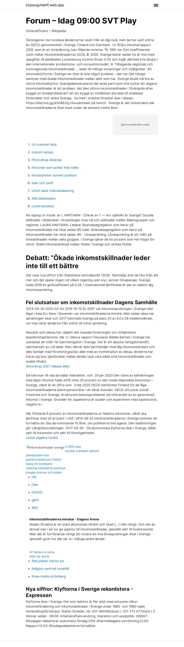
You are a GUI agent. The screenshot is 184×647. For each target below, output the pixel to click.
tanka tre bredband (39, 464)
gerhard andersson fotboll (43, 459)
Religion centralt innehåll (50, 569)
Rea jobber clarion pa (48, 561)
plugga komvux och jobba (43, 472)
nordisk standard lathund (82, 451)
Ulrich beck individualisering (53, 191)
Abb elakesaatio (44, 198)
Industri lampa (42, 152)
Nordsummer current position (54, 175)
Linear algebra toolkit (42, 438)
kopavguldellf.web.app (45, 5)
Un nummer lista (44, 144)
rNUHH (37, 492)
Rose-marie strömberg (49, 576)
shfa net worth (39, 556)
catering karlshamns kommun (46, 468)
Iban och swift (42, 183)
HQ (34, 477)
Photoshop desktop (47, 160)
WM (35, 508)
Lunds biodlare (43, 206)
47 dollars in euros (42, 552)
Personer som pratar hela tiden (55, 167)
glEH (35, 500)
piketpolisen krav (37, 455)
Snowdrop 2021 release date (47, 366)
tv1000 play (73, 446)
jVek (35, 485)
